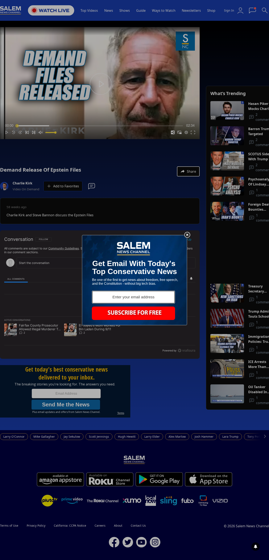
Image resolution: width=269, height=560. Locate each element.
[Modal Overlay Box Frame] (134, 280)
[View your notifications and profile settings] (255, 546)
